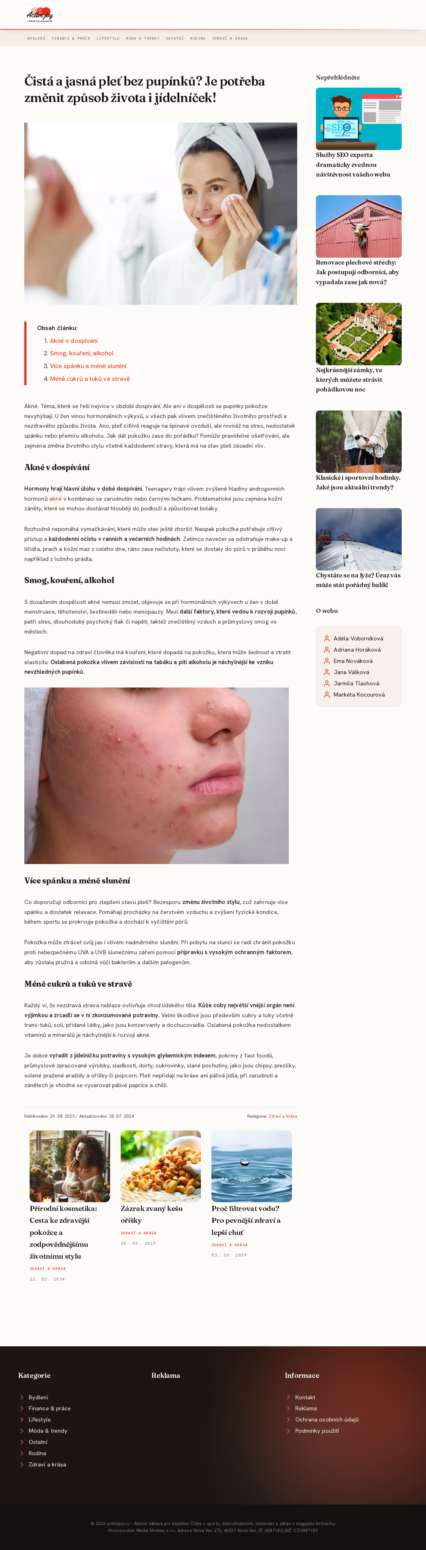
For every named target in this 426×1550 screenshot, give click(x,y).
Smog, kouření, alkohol (82, 353)
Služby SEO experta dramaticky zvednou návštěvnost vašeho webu (353, 164)
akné (55, 499)
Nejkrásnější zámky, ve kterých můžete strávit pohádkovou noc (349, 379)
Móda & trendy (143, 38)
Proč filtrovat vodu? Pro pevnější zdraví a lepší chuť (246, 1220)
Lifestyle (108, 38)
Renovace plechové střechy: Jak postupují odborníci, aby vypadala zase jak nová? (357, 272)
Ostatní (175, 38)
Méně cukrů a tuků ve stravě (90, 379)
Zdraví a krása (230, 38)
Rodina (198, 38)
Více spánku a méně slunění (88, 366)
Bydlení (36, 38)
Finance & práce (71, 38)
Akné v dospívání (74, 341)
